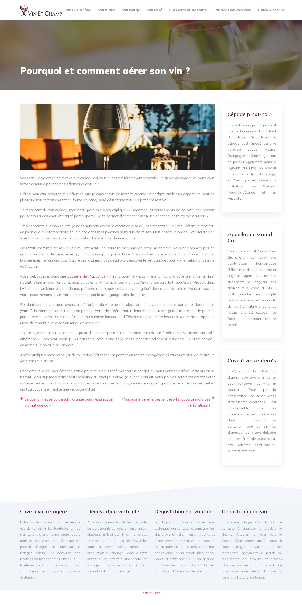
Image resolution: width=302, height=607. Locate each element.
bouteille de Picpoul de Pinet (91, 276)
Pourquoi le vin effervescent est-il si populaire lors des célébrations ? (166, 402)
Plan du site (151, 593)
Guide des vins (271, 10)
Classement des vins (187, 10)
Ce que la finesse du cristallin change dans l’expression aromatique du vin (68, 402)
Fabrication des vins (232, 10)
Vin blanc (106, 10)
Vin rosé (154, 10)
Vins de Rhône (78, 10)
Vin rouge (131, 10)
